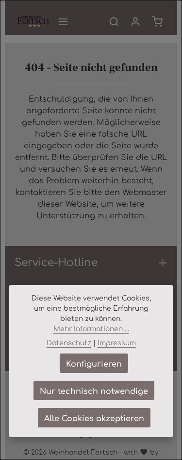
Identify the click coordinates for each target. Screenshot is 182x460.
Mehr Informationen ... (91, 328)
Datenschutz (69, 342)
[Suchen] (114, 21)
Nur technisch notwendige (94, 390)
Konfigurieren (94, 363)
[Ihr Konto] (135, 21)
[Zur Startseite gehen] (33, 21)
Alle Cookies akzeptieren (94, 417)
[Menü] (63, 21)
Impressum (117, 342)
